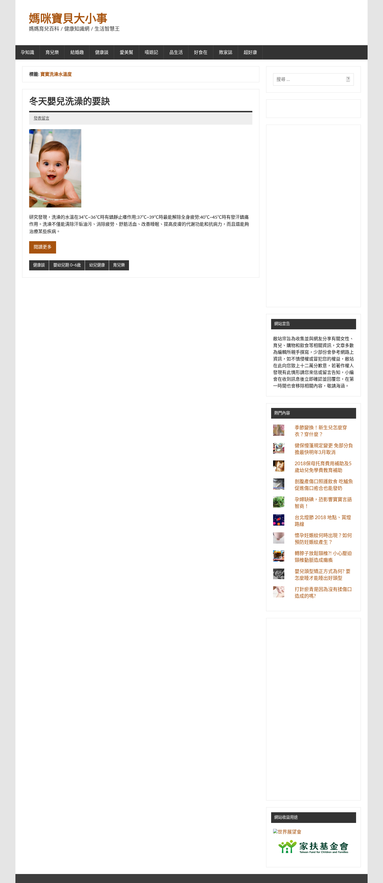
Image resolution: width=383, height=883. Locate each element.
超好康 (250, 52)
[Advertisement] (313, 216)
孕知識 (27, 52)
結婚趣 (77, 52)
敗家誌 (225, 52)
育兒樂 (52, 52)
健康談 (102, 52)
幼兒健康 (97, 265)
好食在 (200, 52)
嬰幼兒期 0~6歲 (67, 265)
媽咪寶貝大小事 (68, 19)
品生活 (176, 52)
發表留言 (41, 118)
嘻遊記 (151, 52)
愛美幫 (126, 52)
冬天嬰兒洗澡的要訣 (69, 101)
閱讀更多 (43, 247)
